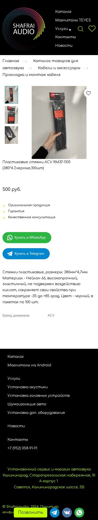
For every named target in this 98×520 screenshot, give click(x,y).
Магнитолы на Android (29, 365)
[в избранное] (88, 93)
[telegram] (55, 512)
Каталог (63, 12)
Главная (11, 61)
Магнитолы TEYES (73, 20)
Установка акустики (27, 387)
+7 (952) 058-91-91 (22, 448)
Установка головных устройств (39, 396)
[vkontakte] (67, 512)
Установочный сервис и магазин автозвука (49, 469)
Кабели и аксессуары (59, 68)
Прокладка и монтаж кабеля (32, 75)
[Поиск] (80, 29)
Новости (63, 46)
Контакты (65, 37)
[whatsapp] (79, 512)
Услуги (61, 29)
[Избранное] (91, 28)
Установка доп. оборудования (36, 413)
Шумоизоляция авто (27, 404)
